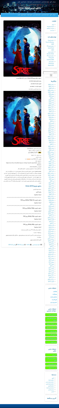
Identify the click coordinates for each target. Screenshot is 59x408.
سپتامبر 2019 (51, 218)
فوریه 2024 (51, 127)
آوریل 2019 (51, 225)
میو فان (54, 2)
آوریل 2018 (51, 249)
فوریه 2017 (51, 272)
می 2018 (52, 247)
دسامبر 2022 (51, 146)
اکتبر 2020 (51, 195)
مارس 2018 (51, 251)
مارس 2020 (51, 208)
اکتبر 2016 (51, 278)
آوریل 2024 (51, 123)
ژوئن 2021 (51, 179)
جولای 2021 (51, 177)
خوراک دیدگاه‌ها (50, 28)
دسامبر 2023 (51, 131)
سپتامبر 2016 (51, 280)
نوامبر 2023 (51, 133)
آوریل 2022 (51, 162)
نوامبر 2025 (51, 86)
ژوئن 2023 (51, 142)
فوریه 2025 (51, 104)
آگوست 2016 (51, 281)
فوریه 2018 (51, 252)
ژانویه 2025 (51, 106)
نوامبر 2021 (51, 169)
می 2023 (52, 144)
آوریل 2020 (51, 206)
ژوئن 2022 (51, 158)
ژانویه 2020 (51, 212)
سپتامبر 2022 (51, 152)
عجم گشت (55, 294)
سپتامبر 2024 (51, 114)
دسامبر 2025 (51, 85)
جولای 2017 (51, 262)
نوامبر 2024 (51, 110)
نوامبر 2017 (51, 258)
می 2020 (52, 204)
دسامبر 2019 (51, 214)
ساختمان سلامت (53, 297)
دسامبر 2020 (51, 191)
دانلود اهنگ (29, 2)
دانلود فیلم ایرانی (37, 2)
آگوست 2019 (51, 220)
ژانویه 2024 (51, 129)
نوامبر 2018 (51, 235)
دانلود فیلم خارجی (45, 2)
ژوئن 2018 (51, 245)
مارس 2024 (51, 125)
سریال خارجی (51, 390)
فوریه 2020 (51, 210)
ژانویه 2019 (51, 231)
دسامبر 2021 (51, 168)
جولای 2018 (51, 243)
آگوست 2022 (51, 154)
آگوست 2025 (51, 92)
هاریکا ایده (54, 300)
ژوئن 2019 (51, 222)
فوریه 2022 (51, 166)
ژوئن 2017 (51, 264)
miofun (28, 245)
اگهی (51, 2)
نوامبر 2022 (51, 148)
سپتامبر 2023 (51, 137)
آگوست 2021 (51, 175)
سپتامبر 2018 (51, 239)
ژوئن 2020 (51, 202)
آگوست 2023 (51, 139)
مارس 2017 (51, 270)
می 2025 (52, 98)
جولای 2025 (51, 94)
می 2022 (52, 160)
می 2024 (52, 121)
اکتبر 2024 (51, 112)
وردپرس (52, 30)
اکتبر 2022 (51, 150)
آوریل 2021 (51, 183)
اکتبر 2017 (51, 260)
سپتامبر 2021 (51, 173)
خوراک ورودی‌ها (50, 26)
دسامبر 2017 (51, 256)
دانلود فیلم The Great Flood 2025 (50, 48)
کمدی (19, 2)
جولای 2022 (51, 156)
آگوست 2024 (51, 115)
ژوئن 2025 (51, 96)
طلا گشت (55, 291)
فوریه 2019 (51, 229)
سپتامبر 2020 (51, 197)
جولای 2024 (51, 117)
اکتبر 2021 (51, 171)
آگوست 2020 (51, 198)
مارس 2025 (51, 102)
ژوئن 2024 (51, 119)
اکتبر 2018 (51, 237)
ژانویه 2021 (51, 189)
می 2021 (52, 181)
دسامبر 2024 (51, 108)
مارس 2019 (51, 227)
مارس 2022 (51, 164)
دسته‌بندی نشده (50, 388)
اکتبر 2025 (51, 88)
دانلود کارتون (24, 2)
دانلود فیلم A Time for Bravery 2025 (50, 42)
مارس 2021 (51, 185)
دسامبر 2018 (51, 233)
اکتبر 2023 (51, 135)
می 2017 (52, 266)
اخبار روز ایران (53, 302)
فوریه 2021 (51, 187)
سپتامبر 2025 (51, 90)
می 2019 (52, 224)
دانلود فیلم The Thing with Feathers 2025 (50, 58)
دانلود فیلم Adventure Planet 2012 (51, 63)
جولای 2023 (51, 141)
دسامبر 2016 (51, 276)
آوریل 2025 (51, 100)
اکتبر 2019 (51, 216)
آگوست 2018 (51, 241)
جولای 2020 (51, 200)
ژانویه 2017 (51, 274)
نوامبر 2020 (51, 193)
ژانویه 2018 (51, 254)
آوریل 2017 (51, 268)
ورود (53, 24)
